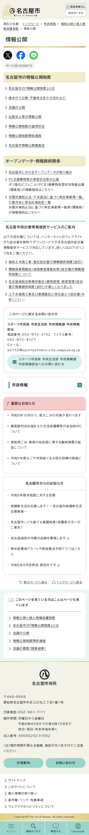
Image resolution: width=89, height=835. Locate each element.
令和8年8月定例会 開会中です (33, 565)
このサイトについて (22, 786)
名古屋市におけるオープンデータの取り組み (40, 172)
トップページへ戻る (69, 582)
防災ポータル (75, 13)
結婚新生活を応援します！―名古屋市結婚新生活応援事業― (46, 509)
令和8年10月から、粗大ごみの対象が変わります (46, 415)
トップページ (31, 24)
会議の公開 (17, 107)
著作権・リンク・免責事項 (25, 800)
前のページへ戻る (35, 582)
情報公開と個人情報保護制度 (34, 617)
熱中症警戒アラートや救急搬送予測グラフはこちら (45, 551)
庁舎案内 (23, 762)
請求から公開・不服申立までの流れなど (37, 97)
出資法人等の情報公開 (25, 116)
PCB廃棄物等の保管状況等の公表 (34, 179)
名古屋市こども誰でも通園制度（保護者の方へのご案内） (46, 525)
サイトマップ (17, 780)
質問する (56, 831)
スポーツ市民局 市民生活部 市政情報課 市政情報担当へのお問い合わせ (47, 362)
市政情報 (50, 24)
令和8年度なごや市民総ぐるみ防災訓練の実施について (46, 461)
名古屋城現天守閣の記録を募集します (38, 538)
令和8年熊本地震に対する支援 (33, 495)
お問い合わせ (65, 762)
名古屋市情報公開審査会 (27, 145)
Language (78, 831)
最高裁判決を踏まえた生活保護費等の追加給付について (47, 429)
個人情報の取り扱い (22, 793)
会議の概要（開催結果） (29, 648)
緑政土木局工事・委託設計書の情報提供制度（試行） (46, 261)
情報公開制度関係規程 (25, 135)
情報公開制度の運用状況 (27, 126)
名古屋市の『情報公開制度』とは (32, 88)
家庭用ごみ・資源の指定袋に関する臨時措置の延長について (46, 445)
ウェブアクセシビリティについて (31, 806)
